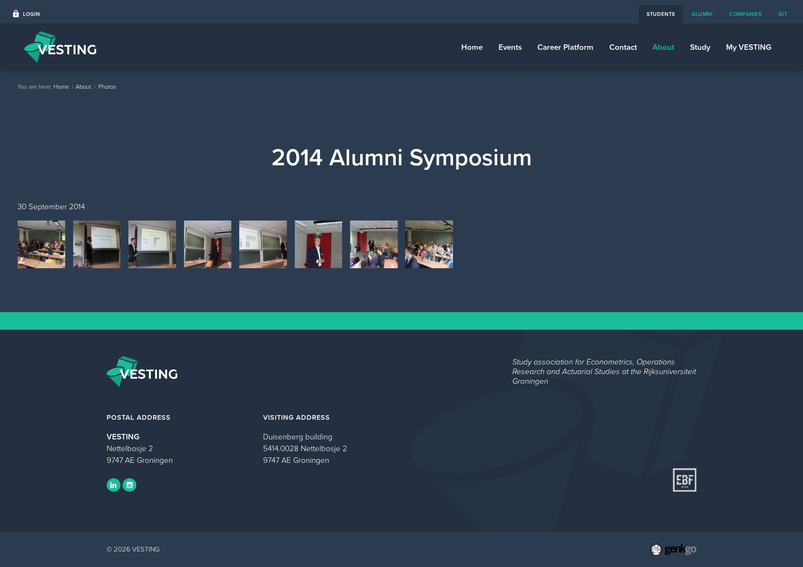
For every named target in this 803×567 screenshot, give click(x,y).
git (782, 14)
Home (472, 47)
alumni (702, 14)
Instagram (129, 485)
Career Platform (565, 47)
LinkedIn (113, 485)
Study (700, 47)
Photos (107, 86)
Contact (623, 47)
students (661, 14)
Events (510, 47)
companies (745, 14)
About (663, 47)
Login (31, 14)
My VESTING (748, 47)
